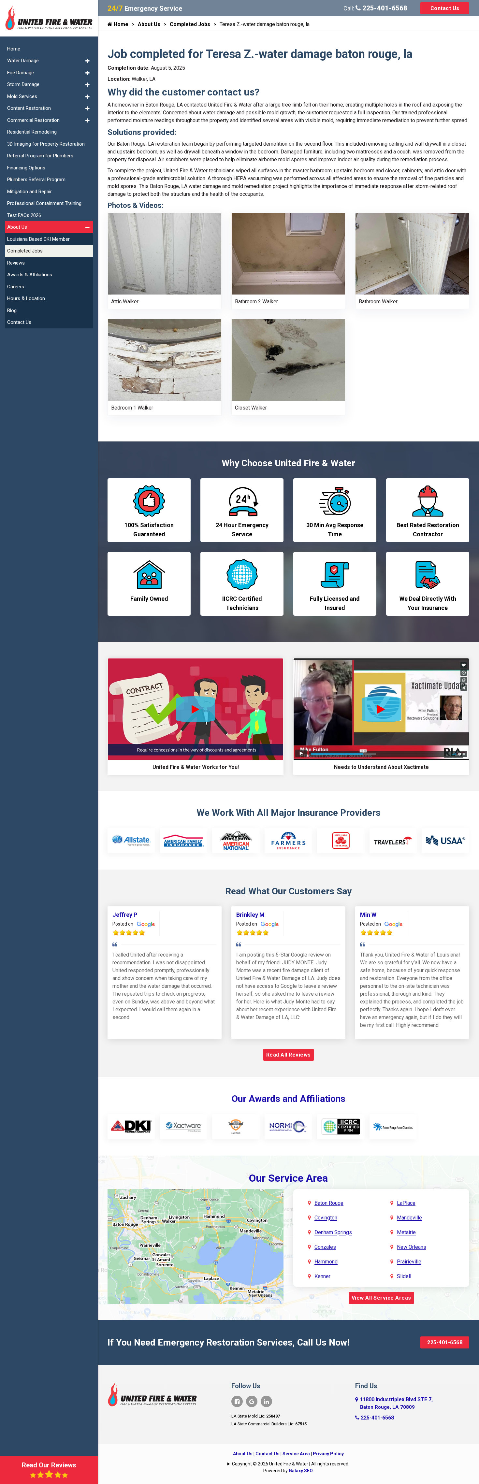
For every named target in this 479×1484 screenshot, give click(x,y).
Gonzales (325, 1247)
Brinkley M (250, 914)
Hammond (326, 1262)
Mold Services (22, 96)
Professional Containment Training (44, 203)
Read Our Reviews (49, 1465)
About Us (149, 24)
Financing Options (26, 168)
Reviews (16, 263)
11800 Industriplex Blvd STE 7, (396, 1403)
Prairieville (409, 1262)
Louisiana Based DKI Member (38, 239)
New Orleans (411, 1247)
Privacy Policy (328, 1453)
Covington (325, 1218)
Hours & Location (26, 298)
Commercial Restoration (33, 120)
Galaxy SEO (301, 1470)
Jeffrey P (124, 914)
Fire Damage (20, 73)
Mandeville (409, 1218)
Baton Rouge (328, 1203)
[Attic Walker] (164, 253)
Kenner (322, 1276)
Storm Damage (23, 84)
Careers (15, 287)
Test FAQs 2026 (24, 215)
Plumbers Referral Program (36, 179)
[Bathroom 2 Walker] (288, 253)
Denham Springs (333, 1232)
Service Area (296, 1453)
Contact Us (444, 8)
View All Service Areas (381, 1298)
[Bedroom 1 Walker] (164, 359)
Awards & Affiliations (29, 275)
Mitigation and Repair (29, 192)
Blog (12, 310)
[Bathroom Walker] (412, 253)
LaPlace (406, 1203)
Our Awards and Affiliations (288, 1098)
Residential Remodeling (32, 132)
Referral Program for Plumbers (40, 156)
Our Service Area (288, 1178)
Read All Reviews (288, 1055)
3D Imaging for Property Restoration (46, 144)
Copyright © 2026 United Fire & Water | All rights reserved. (290, 1463)
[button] (87, 61)
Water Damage (23, 61)
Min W (368, 914)
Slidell (404, 1276)
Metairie (406, 1232)
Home (120, 24)
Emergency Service (145, 8)
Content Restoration (29, 108)
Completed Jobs (190, 24)
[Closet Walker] (288, 359)
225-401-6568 (384, 8)
